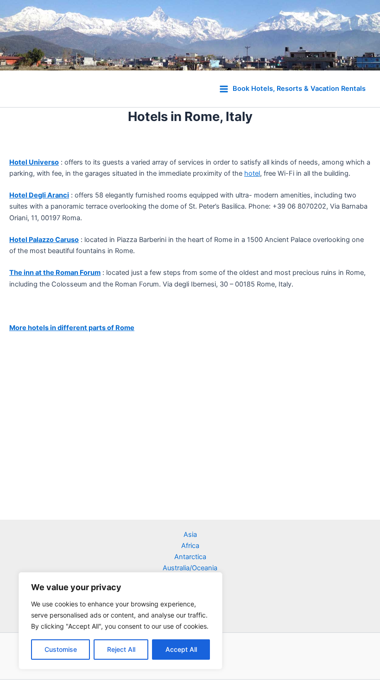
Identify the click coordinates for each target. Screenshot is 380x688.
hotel (252, 173)
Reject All (121, 649)
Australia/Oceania (190, 568)
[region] (120, 620)
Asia (190, 534)
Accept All (181, 649)
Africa (190, 545)
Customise (60, 649)
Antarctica (190, 557)
